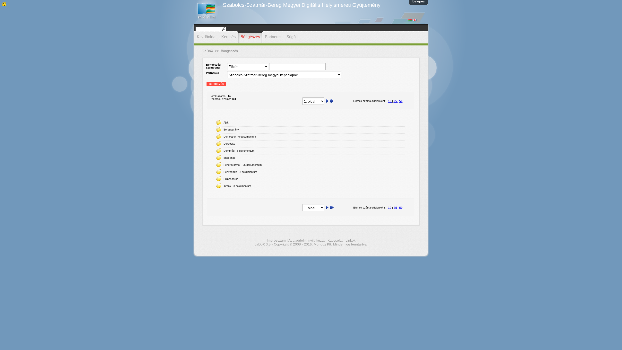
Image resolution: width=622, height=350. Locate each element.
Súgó (291, 37)
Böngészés (250, 37)
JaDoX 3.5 (263, 244)
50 (401, 101)
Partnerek (273, 37)
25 (396, 101)
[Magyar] (410, 20)
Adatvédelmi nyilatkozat (306, 240)
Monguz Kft (322, 244)
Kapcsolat (335, 240)
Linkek (350, 240)
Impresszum (276, 240)
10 (390, 101)
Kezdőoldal (206, 37)
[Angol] (414, 20)
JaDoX (208, 51)
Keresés (228, 37)
